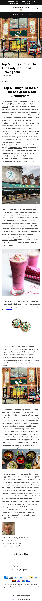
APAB (4, 134)
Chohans (7, 346)
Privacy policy (23, 587)
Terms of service (35, 587)
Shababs (10, 490)
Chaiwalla (17, 304)
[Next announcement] (38, 15)
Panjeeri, (26, 431)
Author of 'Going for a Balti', (23, 128)
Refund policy (13, 587)
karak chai (25, 307)
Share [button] (6, 81)
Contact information (27, 590)
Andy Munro (6, 128)
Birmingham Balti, (15, 148)
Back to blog (22, 554)
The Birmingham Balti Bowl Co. (19, 584)
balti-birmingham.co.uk (11, 546)
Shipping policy (14, 590)
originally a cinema (9, 240)
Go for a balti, (9, 474)
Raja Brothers (15, 209)
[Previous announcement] (4, 15)
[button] (4, 9)
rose (4, 309)
